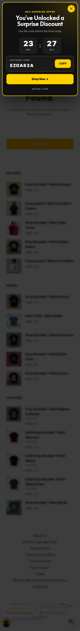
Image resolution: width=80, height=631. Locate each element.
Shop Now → (40, 79)
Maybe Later (40, 89)
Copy (63, 63)
